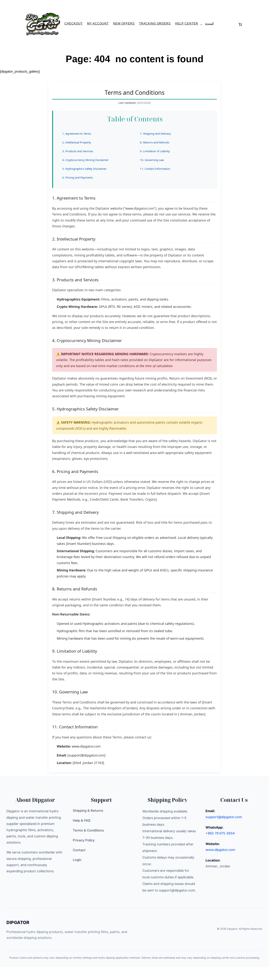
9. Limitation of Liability (155, 151)
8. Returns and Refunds (154, 142)
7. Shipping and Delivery (155, 133)
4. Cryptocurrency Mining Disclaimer (85, 160)
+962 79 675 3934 (220, 833)
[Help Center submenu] (200, 24)
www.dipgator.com (86, 746)
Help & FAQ (81, 820)
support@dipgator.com (224, 817)
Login (77, 860)
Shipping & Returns (88, 810)
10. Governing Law (152, 160)
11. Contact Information (155, 168)
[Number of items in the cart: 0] (240, 24)
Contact (79, 850)
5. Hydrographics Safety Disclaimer (84, 168)
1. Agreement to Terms (76, 133)
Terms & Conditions (88, 830)
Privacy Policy (84, 840)
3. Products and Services (77, 151)
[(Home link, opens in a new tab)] (42, 24)
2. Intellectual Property (76, 142)
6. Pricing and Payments (77, 177)
